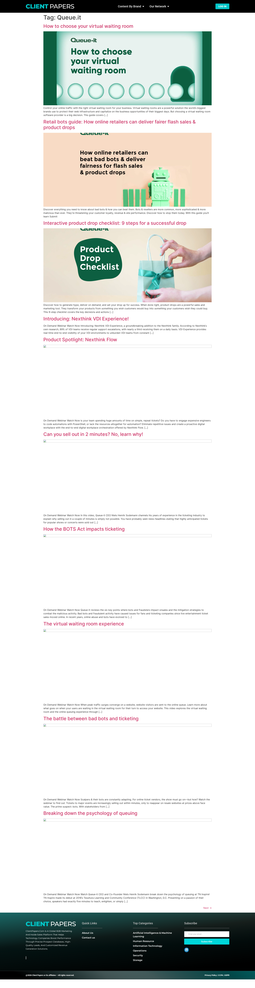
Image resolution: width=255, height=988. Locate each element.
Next (207, 907)
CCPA (220, 975)
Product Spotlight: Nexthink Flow (80, 339)
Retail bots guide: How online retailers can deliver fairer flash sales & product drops (119, 124)
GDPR (226, 975)
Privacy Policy (211, 975)
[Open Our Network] (168, 6)
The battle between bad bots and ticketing (91, 718)
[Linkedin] (186, 949)
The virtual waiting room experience (83, 624)
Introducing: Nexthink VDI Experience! (86, 319)
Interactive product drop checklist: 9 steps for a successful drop (114, 223)
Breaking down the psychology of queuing (90, 813)
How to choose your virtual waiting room (88, 26)
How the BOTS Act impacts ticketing (84, 529)
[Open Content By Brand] (143, 6)
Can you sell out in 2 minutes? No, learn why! (93, 434)
